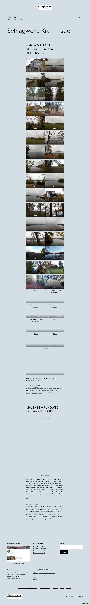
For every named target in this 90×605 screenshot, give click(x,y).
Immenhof (38, 390)
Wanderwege (36, 519)
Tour (46, 516)
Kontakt (35, 579)
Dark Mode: (84, 603)
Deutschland (49, 506)
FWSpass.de (11, 17)
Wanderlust (34, 518)
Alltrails (37, 506)
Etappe (55, 506)
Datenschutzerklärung (39, 575)
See (37, 516)
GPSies (60, 388)
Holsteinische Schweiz (33, 511)
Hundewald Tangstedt (39, 550)
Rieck (55, 514)
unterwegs (59, 516)
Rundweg (48, 392)
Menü (78, 18)
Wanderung (39, 393)
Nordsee (38, 392)
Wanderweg (29, 519)
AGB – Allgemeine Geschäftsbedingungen (44, 573)
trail (50, 516)
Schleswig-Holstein (55, 392)
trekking (54, 516)
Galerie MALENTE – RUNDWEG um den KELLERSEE (39, 49)
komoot (53, 511)
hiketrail (57, 509)
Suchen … (62, 543)
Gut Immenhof (34, 509)
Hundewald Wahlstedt (39, 548)
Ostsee (42, 392)
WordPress (79, 596)
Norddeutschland (30, 392)
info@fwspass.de (15, 578)
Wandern (36, 387)
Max (32, 513)
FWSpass (48, 388)
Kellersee (44, 390)
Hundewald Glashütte (38, 546)
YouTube (43, 519)
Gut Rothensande (30, 390)
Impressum (36, 577)
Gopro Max (57, 508)
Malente (55, 390)
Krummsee (49, 390)
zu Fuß (47, 519)
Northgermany (29, 514)
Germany (47, 508)
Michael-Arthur (43, 513)
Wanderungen (54, 518)
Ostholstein (37, 514)
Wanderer (28, 518)
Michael (36, 513)
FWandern (42, 388)
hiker (53, 509)
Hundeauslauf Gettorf (39, 553)
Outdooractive (49, 514)
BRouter (43, 506)
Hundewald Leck (37, 555)
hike (49, 509)
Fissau (37, 388)
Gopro (52, 508)
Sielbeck (28, 393)
